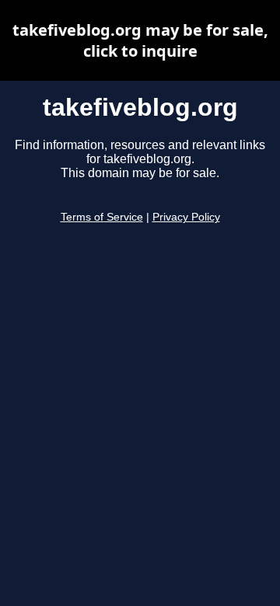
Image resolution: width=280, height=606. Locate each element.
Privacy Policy (186, 217)
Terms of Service (102, 217)
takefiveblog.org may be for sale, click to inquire (140, 40)
